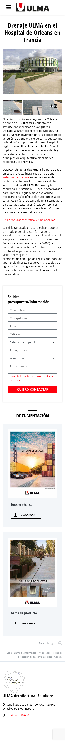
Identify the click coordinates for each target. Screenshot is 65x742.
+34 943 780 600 (18, 715)
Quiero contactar (32, 389)
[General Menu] (7, 7)
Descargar (28, 514)
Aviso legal (44, 652)
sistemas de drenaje (16, 177)
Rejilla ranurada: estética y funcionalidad (29, 220)
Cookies (58, 656)
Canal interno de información (22, 652)
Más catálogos (47, 643)
